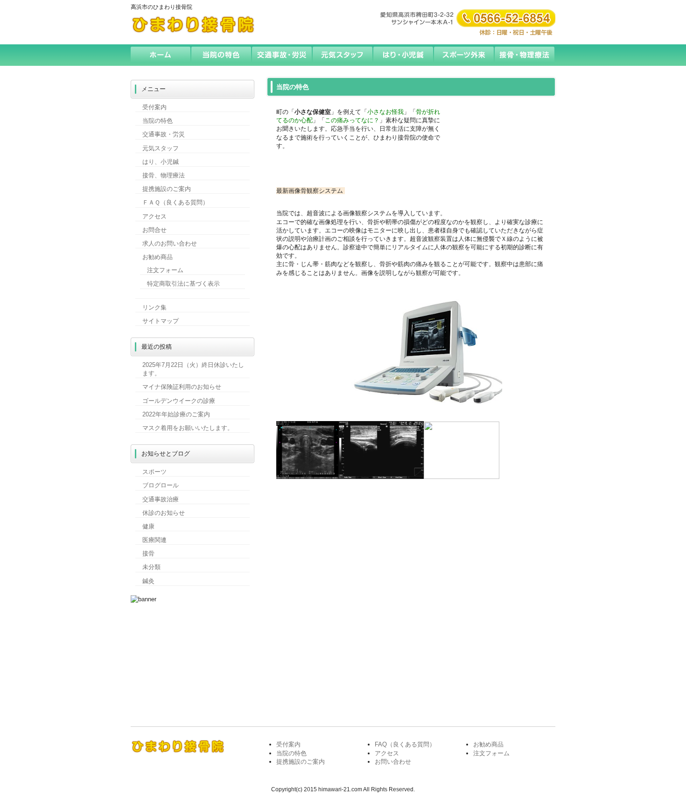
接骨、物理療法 (163, 175)
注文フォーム (165, 270)
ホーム (161, 55)
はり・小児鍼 (403, 55)
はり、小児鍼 (160, 161)
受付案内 (154, 107)
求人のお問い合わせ (169, 243)
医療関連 (154, 539)
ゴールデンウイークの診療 (178, 400)
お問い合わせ (393, 761)
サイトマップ (160, 320)
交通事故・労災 (282, 55)
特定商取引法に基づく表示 (183, 283)
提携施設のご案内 (166, 188)
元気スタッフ (343, 55)
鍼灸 (148, 580)
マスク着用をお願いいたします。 (187, 427)
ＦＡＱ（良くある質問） (175, 202)
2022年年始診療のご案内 (176, 414)
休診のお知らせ (163, 512)
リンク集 (154, 307)
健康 (148, 526)
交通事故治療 (160, 499)
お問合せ (154, 229)
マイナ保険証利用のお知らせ (181, 386)
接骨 (148, 553)
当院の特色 (221, 55)
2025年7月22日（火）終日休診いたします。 (193, 369)
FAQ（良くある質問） (405, 744)
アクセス (154, 216)
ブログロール (160, 485)
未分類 (151, 566)
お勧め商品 (157, 256)
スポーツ (154, 471)
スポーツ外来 (464, 55)
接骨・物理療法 (525, 55)
